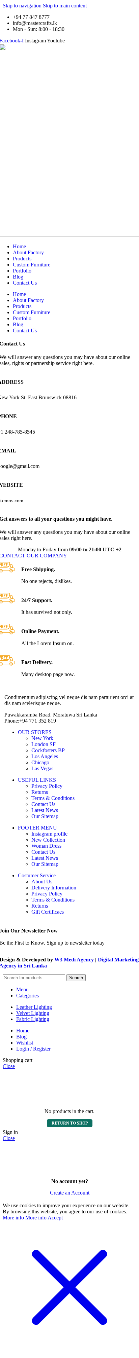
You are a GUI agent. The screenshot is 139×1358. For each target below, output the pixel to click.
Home (19, 246)
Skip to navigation (23, 5)
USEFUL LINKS (37, 780)
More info (25, 1217)
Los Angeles (44, 756)
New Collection (48, 840)
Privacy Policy (46, 786)
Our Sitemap (44, 816)
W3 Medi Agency (74, 959)
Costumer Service (37, 875)
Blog (18, 277)
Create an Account (69, 1193)
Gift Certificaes (47, 912)
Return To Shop (70, 1123)
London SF (43, 744)
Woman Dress (46, 846)
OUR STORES (35, 732)
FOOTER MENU (37, 828)
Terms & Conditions (53, 798)
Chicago (40, 762)
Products (22, 258)
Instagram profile (49, 834)
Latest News (44, 810)
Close (9, 1066)
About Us (41, 881)
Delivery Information (53, 887)
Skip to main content (65, 5)
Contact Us (25, 283)
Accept (55, 1217)
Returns (39, 792)
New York (42, 738)
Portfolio (22, 270)
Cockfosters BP (48, 750)
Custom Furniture (31, 264)
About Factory (28, 252)
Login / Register (33, 1049)
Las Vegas (42, 768)
